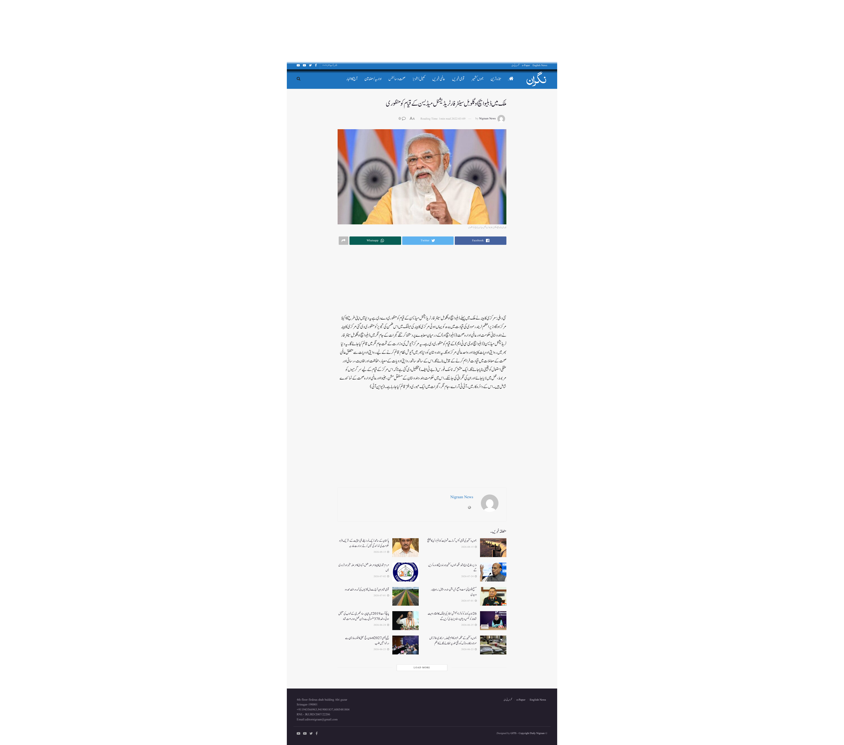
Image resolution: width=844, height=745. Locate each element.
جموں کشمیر (478, 79)
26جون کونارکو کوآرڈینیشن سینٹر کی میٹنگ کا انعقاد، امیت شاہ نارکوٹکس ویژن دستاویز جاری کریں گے (452, 616)
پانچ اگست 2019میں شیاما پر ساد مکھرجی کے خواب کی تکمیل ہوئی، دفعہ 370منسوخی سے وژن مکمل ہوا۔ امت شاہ (363, 616)
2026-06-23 (467, 649)
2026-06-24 (380, 625)
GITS (514, 733)
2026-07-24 (467, 576)
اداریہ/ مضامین (372, 79)
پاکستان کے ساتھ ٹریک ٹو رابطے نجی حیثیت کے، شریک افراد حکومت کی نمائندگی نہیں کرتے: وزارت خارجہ (364, 543)
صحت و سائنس (397, 79)
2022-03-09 (458, 119)
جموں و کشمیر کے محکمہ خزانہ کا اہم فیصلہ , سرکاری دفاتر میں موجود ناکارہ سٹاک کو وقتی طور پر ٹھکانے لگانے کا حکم (453, 641)
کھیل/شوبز (419, 79)
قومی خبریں (458, 79)
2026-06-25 (467, 625)
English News (540, 65)
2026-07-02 (380, 576)
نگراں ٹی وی (515, 65)
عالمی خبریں (438, 79)
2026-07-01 (467, 601)
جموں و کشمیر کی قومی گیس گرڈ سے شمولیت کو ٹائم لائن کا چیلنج (452, 540)
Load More (422, 667)
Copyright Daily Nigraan (531, 733)
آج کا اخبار (351, 79)
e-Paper (526, 65)
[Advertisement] (712, 31)
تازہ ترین (496, 79)
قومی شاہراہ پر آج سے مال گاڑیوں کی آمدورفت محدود (367, 589)
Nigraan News (487, 119)
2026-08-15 (467, 547)
